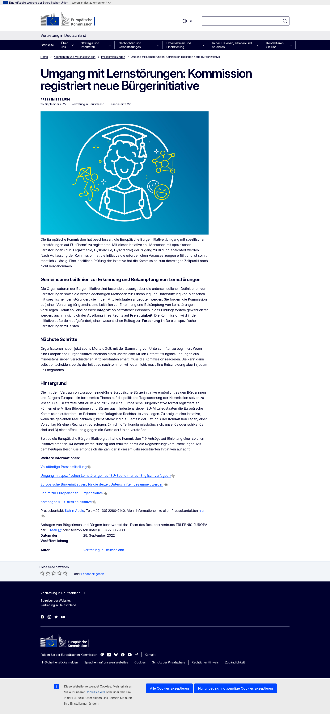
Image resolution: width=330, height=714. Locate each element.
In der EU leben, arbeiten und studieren (232, 45)
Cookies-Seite (95, 692)
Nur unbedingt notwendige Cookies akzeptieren (235, 688)
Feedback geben (92, 574)
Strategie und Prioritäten (90, 45)
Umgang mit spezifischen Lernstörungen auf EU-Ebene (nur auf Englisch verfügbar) (105, 476)
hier (201, 511)
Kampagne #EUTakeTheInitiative (66, 502)
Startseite (47, 45)
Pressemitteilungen (113, 56)
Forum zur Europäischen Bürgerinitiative (71, 493)
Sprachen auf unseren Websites (106, 662)
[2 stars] (45, 573)
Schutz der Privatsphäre (168, 662)
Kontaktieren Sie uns (275, 45)
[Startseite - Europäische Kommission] (71, 19)
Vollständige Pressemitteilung (63, 467)
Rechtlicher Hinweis (205, 662)
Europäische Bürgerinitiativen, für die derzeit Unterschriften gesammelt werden (101, 484)
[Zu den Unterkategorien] (73, 45)
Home (44, 56)
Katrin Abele (74, 511)
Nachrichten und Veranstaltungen (129, 45)
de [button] (190, 21)
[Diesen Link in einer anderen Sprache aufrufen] (89, 467)
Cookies (140, 662)
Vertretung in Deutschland (103, 550)
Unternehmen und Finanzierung (178, 45)
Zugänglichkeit (235, 662)
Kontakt (150, 655)
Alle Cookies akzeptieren (169, 688)
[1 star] (42, 573)
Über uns (64, 45)
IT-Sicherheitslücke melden (59, 662)
